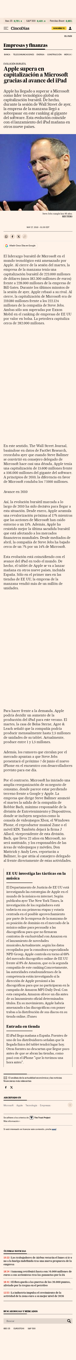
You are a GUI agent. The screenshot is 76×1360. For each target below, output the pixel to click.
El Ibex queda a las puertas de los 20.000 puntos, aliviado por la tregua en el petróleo (37, 1283)
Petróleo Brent (57, 21)
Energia (40, 54)
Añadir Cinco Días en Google (22, 245)
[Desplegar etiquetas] (70, 1104)
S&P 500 (31, 21)
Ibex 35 (8, 21)
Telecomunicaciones (23, 54)
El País (68, 36)
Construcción (54, 54)
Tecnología (31, 1105)
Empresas (45, 1105)
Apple (19, 1105)
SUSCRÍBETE (59, 28)
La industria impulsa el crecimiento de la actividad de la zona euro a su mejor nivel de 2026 (34, 1294)
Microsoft (9, 1105)
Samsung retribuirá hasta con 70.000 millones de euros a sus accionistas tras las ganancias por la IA (38, 1273)
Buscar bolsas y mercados (21, 1311)
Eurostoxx (19, 1329)
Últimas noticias (15, 1251)
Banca (7, 54)
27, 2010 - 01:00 (38, 227)
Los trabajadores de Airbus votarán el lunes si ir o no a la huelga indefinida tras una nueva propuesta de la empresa (38, 1261)
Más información (11, 1121)
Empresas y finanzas (26, 45)
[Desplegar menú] (6, 28)
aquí (54, 1129)
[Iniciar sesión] (70, 28)
